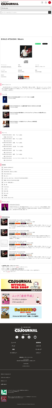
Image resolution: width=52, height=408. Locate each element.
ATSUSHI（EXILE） (6, 67)
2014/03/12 (3, 76)
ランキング (39, 349)
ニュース (13, 342)
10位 (5, 137)
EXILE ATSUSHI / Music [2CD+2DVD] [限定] (19, 230)
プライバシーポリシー (5, 377)
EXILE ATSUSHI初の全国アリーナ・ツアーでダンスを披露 (21, 97)
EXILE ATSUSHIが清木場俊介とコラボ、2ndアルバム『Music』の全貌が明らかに (28, 112)
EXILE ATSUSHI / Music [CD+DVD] (17, 251)
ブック (13, 346)
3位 (4, 144)
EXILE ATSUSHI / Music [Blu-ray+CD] (17, 241)
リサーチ (38, 346)
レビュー (38, 352)
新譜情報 (38, 342)
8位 (4, 160)
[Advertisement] (26, 25)
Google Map (26, 363)
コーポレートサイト (26, 365)
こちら (17, 267)
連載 (13, 349)
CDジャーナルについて (6, 374)
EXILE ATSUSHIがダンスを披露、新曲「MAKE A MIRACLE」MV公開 (25, 106)
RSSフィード (4, 380)
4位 (4, 152)
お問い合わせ (4, 384)
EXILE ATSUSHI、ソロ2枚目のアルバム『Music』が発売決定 (23, 121)
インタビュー (13, 352)
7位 (4, 141)
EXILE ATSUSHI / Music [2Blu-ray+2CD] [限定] (19, 220)
